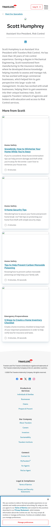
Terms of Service (25, 484)
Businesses (25, 399)
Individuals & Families (25, 394)
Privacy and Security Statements (25, 491)
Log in (35, 7)
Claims (25, 404)
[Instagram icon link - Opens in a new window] (34, 379)
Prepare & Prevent (26, 409)
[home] (9, 6)
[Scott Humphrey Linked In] (25, 41)
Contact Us (25, 456)
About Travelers (26, 423)
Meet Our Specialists (14, 14)
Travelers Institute (26, 442)
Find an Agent (25, 470)
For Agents (25, 466)
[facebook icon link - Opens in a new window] (17, 379)
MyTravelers (25, 461)
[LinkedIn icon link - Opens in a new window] (30, 379)
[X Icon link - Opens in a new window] (25, 379)
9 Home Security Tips (15, 210)
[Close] (48, 499)
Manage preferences (25, 522)
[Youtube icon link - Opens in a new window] (21, 379)
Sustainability (25, 437)
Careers (25, 427)
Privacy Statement (22, 510)
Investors (25, 432)
